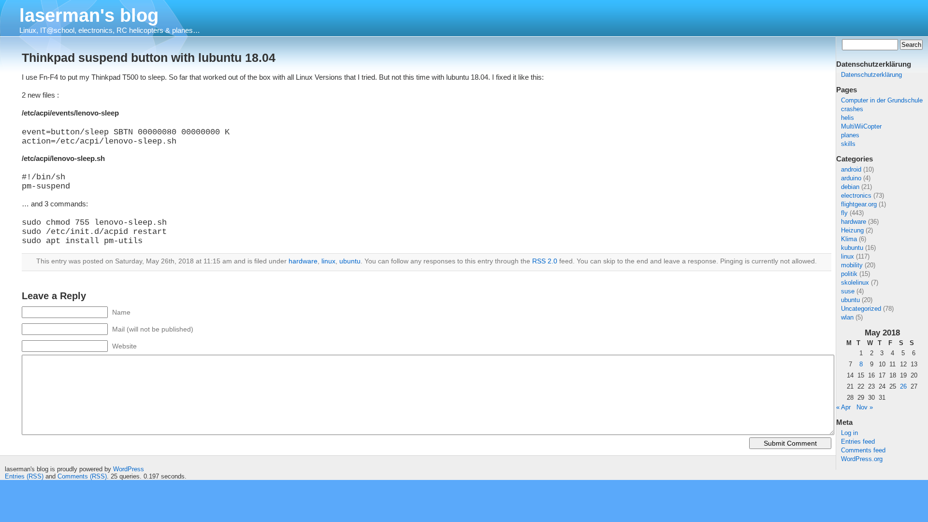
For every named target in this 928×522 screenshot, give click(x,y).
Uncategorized (861, 308)
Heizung (852, 230)
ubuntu (850, 300)
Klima (849, 239)
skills (848, 143)
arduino (851, 178)
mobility (852, 265)
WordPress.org (862, 459)
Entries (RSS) (24, 476)
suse (848, 291)
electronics (856, 195)
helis (847, 117)
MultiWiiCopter (861, 126)
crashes (852, 109)
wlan (847, 317)
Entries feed (858, 441)
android (851, 169)
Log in (849, 432)
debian (850, 186)
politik (849, 273)
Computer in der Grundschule (882, 100)
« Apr (843, 407)
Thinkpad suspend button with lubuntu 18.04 (149, 57)
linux (847, 256)
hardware (853, 221)
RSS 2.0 (544, 261)
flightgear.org (859, 204)
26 (903, 386)
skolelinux (855, 282)
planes (850, 135)
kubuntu (852, 247)
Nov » (864, 407)
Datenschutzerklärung (871, 74)
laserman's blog (89, 15)
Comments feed (863, 450)
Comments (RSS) (82, 476)
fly (844, 213)
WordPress (128, 469)
